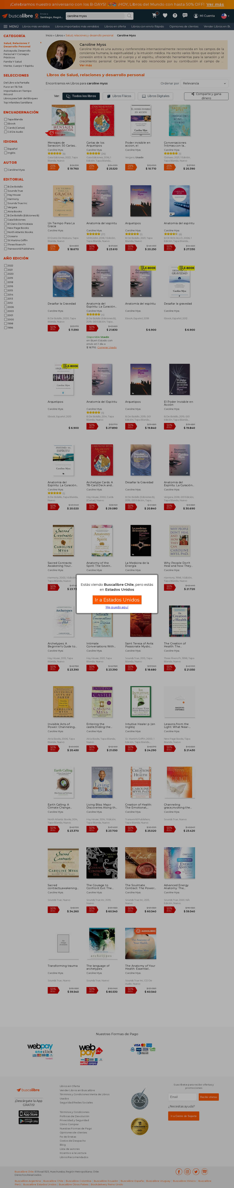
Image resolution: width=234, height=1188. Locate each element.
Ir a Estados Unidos (117, 600)
